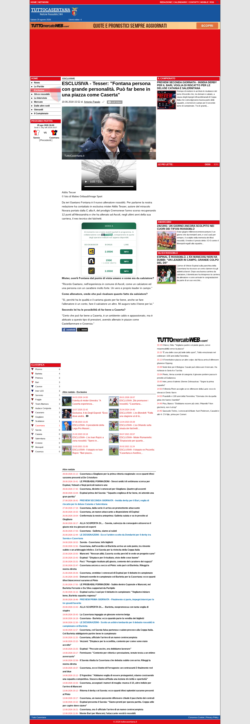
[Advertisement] (45, 197)
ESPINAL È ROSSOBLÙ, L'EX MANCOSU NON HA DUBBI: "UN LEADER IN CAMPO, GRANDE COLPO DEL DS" (188, 259)
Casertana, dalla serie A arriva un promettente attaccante (110, 508)
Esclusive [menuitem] (39, 90)
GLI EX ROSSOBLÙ (168, 253)
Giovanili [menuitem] (38, 109)
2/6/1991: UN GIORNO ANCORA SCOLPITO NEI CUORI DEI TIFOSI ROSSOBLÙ (185, 227)
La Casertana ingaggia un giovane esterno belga (105, 614)
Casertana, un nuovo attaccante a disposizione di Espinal (109, 512)
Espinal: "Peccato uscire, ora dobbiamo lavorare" (105, 649)
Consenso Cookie (196, 717)
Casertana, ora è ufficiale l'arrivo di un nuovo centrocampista (111, 709)
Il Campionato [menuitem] (41, 113)
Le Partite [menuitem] (39, 86)
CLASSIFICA (37, 365)
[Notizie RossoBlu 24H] (54, 12)
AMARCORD (164, 222)
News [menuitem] (37, 82)
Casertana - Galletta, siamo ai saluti (98, 531)
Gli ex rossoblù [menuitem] (42, 94)
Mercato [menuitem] (38, 102)
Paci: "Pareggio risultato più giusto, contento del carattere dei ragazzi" (116, 561)
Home (34, 78)
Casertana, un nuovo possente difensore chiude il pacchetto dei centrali (117, 698)
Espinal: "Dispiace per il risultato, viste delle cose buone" (109, 557)
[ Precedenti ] (45, 140)
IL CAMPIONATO (166, 78)
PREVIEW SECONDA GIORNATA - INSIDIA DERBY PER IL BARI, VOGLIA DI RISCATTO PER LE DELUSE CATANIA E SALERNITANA (187, 85)
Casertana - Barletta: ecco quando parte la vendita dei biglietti (112, 618)
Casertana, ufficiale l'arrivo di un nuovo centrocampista (108, 637)
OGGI (207, 164)
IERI (216, 164)
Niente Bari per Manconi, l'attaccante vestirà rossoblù (108, 713)
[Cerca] (217, 2)
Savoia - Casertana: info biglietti (96, 542)
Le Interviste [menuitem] (40, 98)
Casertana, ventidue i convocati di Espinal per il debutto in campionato (116, 573)
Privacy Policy (212, 717)
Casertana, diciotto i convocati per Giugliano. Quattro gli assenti (113, 489)
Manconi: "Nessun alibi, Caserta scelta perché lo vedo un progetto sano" (117, 553)
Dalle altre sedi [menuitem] (42, 106)
